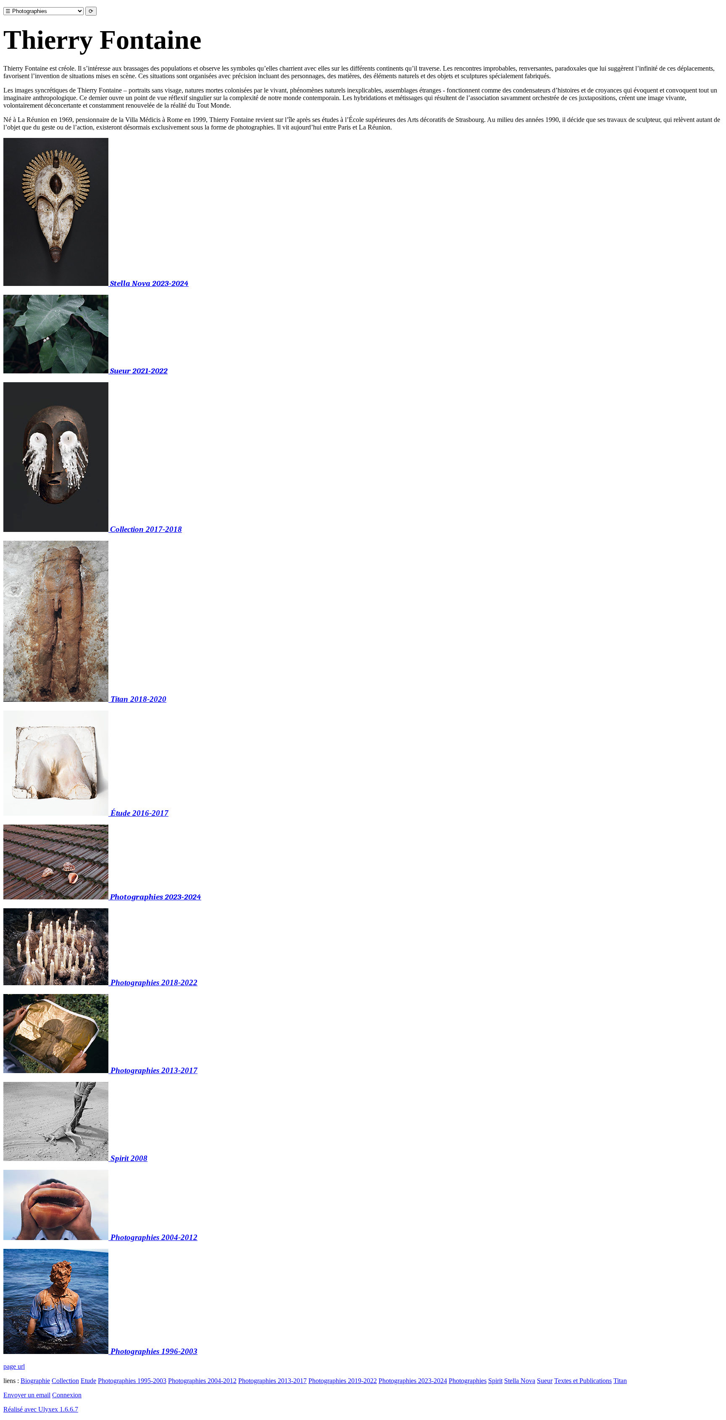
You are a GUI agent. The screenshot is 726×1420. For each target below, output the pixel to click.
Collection (65, 1380)
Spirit (495, 1380)
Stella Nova (519, 1380)
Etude (88, 1380)
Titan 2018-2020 (137, 699)
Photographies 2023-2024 (413, 1380)
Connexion (67, 1395)
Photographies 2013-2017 (272, 1380)
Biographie (35, 1380)
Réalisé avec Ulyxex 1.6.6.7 (40, 1409)
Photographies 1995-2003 (132, 1380)
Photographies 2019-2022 (342, 1380)
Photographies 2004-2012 (202, 1380)
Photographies (468, 1380)
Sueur (544, 1380)
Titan (620, 1380)
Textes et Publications (583, 1380)
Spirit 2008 (127, 1158)
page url (14, 1366)
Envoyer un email (26, 1395)
